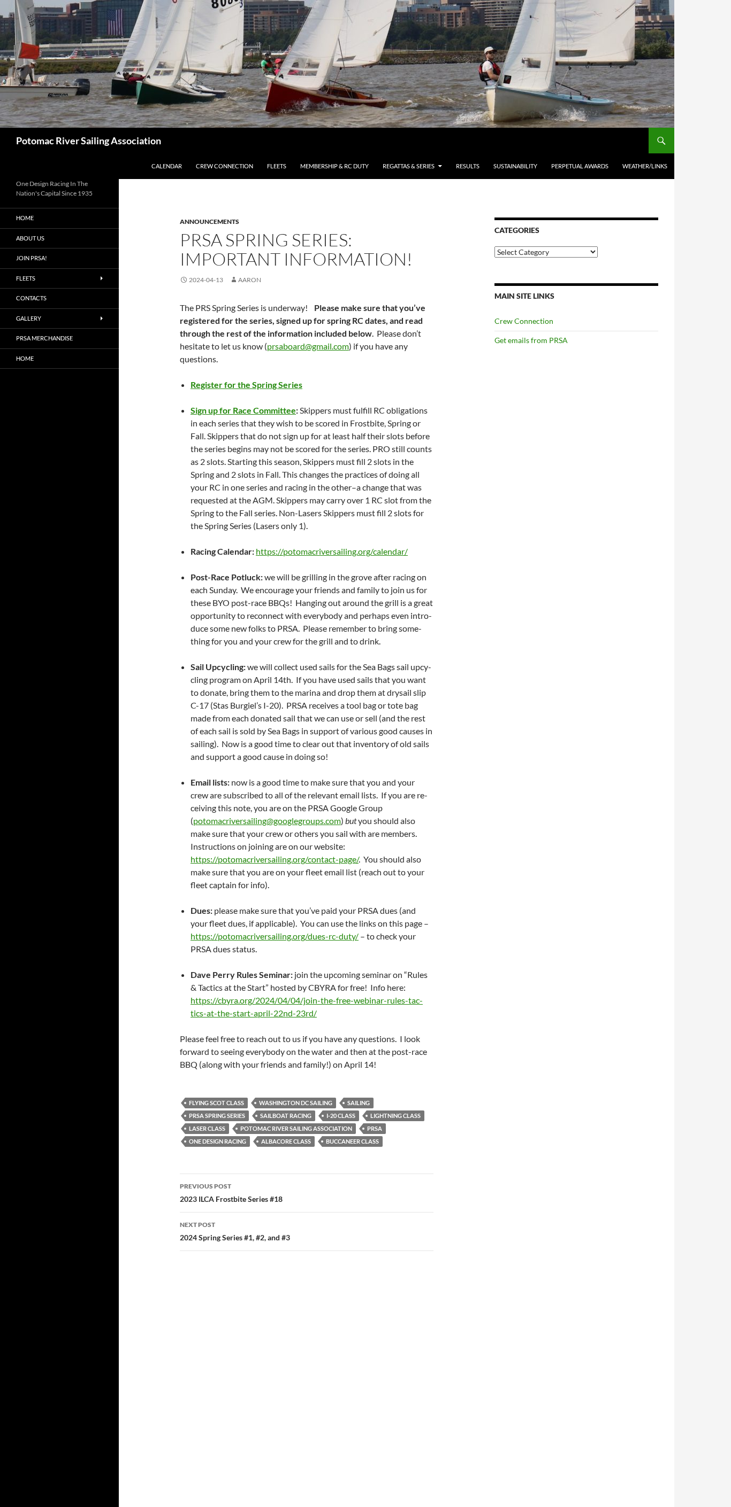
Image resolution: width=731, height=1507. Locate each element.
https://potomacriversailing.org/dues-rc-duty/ (275, 936)
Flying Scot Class (216, 1102)
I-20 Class (340, 1115)
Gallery (28, 318)
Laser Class (207, 1128)
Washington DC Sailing (295, 1102)
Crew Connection (224, 165)
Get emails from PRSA (531, 340)
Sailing (358, 1102)
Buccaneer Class (352, 1141)
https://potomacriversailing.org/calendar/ (332, 551)
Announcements (209, 221)
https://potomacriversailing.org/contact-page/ (275, 859)
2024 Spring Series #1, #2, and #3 (235, 1231)
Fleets (276, 165)
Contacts (31, 297)
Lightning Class (395, 1115)
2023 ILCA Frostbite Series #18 (231, 1192)
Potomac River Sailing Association (88, 140)
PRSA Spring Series (217, 1115)
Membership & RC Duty (334, 165)
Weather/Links (644, 165)
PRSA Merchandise (44, 338)
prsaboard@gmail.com (308, 346)
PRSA (374, 1128)
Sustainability (515, 165)
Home (25, 217)
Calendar (166, 165)
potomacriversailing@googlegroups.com (267, 820)
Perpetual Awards (579, 165)
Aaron (249, 280)
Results (467, 165)
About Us (30, 238)
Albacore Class (286, 1141)
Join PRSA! (31, 257)
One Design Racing (217, 1141)
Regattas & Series (409, 165)
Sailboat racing (285, 1115)
